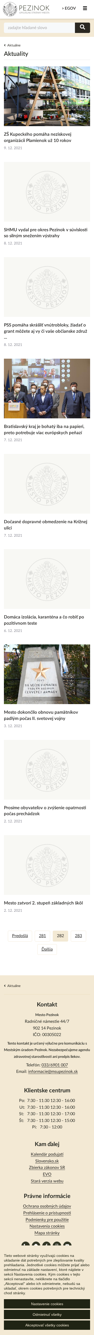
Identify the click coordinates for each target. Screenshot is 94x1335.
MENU (85, 8)
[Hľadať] (82, 28)
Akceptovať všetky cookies (47, 1325)
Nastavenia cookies (47, 1226)
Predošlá (20, 936)
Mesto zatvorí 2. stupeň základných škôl (43, 903)
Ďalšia (47, 949)
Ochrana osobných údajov (47, 1206)
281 (42, 936)
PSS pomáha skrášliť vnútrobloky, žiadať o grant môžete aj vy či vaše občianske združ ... (45, 331)
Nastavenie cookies (47, 1304)
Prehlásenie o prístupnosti (47, 1213)
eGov (70, 8)
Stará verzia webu (47, 1181)
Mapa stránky (47, 1233)
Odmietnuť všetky (47, 1314)
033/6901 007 (55, 1065)
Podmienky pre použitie (47, 1220)
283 (78, 936)
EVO (47, 1174)
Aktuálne (14, 45)
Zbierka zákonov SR (47, 1168)
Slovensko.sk (47, 1161)
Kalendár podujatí (47, 1154)
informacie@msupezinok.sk (53, 1072)
